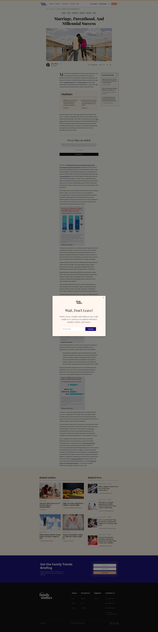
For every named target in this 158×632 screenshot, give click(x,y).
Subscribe (90, 329)
